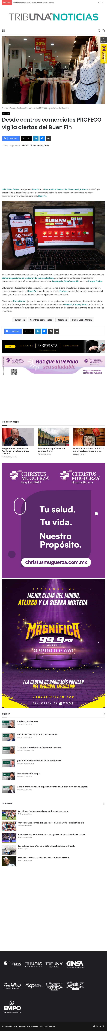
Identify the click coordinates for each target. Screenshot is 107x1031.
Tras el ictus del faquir (28, 773)
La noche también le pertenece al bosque (39, 747)
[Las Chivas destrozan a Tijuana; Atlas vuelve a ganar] (9, 815)
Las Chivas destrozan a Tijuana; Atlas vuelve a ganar (43, 811)
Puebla (12, 108)
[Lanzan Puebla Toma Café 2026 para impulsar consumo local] (89, 437)
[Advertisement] (53, 165)
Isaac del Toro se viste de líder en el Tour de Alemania (43, 857)
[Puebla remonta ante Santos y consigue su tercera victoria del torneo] (9, 838)
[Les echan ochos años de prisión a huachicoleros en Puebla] (9, 850)
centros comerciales (41, 320)
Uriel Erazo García (82, 320)
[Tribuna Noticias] (53, 16)
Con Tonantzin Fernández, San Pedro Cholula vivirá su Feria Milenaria (51, 823)
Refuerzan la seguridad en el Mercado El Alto (51, 449)
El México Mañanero (27, 721)
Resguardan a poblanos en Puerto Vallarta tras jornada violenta (15, 451)
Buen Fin (20, 320)
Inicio (6, 108)
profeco (63, 320)
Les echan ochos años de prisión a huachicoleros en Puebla (46, 846)
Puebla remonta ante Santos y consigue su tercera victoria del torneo (41, 3)
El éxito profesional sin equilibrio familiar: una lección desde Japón (52, 786)
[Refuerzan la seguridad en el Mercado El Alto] (53, 437)
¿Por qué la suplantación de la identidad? (39, 760)
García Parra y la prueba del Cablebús (37, 734)
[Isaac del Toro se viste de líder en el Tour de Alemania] (9, 861)
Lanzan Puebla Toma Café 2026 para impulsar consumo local (88, 449)
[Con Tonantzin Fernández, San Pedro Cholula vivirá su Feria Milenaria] (9, 826)
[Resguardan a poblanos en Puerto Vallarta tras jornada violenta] (18, 437)
